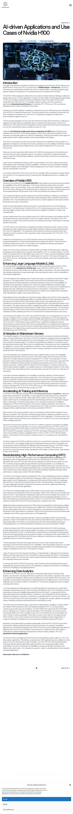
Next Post (64, 23)
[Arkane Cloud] (5, 5)
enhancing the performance (21, 104)
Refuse (5, 804)
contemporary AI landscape (26, 268)
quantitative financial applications (15, 633)
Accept (5, 799)
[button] (70, 785)
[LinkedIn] (36, 668)
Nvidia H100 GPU (32, 183)
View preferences (8, 809)
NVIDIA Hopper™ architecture (49, 87)
